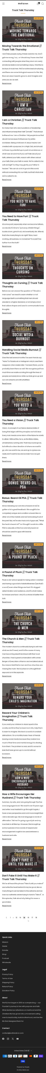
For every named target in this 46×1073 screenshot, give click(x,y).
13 (16, 917)
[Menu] (3, 3)
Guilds (4, 946)
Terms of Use (7, 978)
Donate (5, 950)
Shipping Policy (8, 982)
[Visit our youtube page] (17, 1038)
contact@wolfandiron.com (13, 1033)
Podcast (5, 958)
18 (36, 917)
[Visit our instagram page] (8, 1038)
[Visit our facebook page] (3, 1038)
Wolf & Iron (23, 4)
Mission (5, 942)
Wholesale (6, 962)
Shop (4, 954)
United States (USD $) (21, 1051)
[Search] (42, 3)
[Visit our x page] (12, 1038)
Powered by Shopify (23, 1067)
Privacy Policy (7, 974)
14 (20, 917)
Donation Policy (8, 990)
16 (28, 917)
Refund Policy (7, 986)
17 (32, 917)
